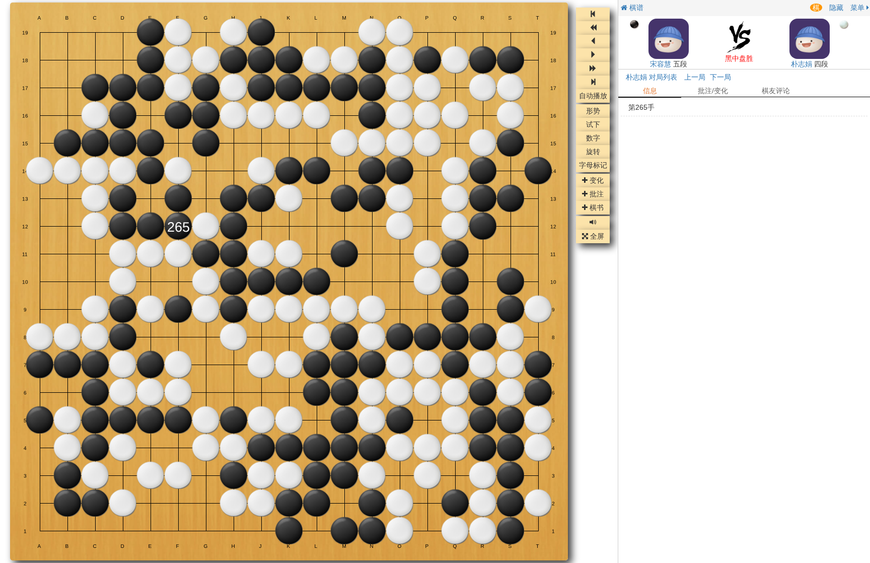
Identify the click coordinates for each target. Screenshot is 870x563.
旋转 (593, 152)
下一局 (720, 77)
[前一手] (593, 41)
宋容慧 (660, 64)
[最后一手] (593, 82)
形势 (593, 111)
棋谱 (635, 8)
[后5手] (593, 69)
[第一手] (593, 14)
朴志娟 (801, 64)
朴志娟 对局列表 (651, 77)
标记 (593, 165)
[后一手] (593, 55)
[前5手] (593, 28)
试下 (593, 124)
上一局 (694, 77)
